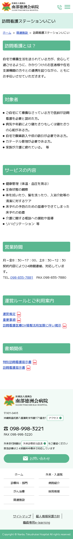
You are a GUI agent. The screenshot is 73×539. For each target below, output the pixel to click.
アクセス (53, 418)
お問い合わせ (40, 458)
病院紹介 (54, 483)
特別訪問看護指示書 (17, 361)
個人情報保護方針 (48, 516)
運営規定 (9, 313)
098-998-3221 (27, 428)
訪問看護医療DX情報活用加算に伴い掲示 (32, 325)
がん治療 (19, 491)
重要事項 (9, 319)
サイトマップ (22, 516)
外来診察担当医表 (33, 443)
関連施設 (19, 500)
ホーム (19, 474)
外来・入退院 (54, 474)
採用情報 (54, 491)
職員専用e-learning (36, 522)
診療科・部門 (19, 483)
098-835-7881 (21, 277)
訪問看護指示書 (14, 367)
